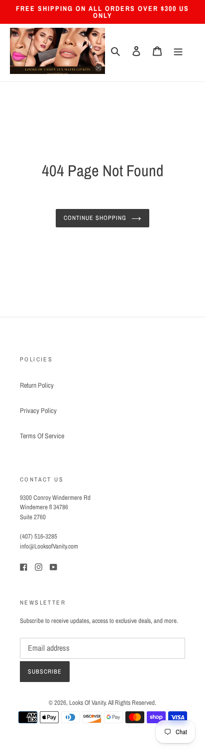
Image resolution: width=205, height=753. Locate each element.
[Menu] (178, 51)
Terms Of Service (42, 435)
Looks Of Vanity (87, 702)
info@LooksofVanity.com (49, 546)
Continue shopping (95, 217)
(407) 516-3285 (38, 536)
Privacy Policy (38, 410)
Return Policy (37, 385)
